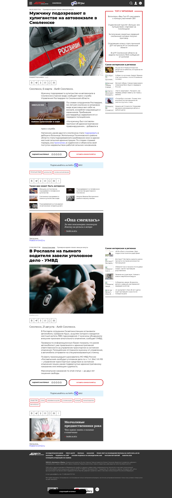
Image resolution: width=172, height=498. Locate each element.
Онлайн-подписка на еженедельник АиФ (87, 455)
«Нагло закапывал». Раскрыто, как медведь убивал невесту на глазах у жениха (128, 92)
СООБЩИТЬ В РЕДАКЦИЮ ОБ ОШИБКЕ (58, 458)
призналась (60, 143)
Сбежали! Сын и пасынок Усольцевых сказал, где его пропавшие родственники (129, 268)
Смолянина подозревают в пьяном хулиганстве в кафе (49, 197)
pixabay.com (33, 315)
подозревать (91, 133)
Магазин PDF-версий (112, 455)
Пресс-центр (70, 453)
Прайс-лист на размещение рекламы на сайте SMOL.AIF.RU (118, 453)
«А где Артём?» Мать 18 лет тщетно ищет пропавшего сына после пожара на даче (128, 292)
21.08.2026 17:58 (34, 247)
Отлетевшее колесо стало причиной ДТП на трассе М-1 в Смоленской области (124, 46)
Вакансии (90, 453)
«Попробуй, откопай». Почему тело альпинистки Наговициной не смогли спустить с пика (128, 100)
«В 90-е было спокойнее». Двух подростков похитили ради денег (127, 252)
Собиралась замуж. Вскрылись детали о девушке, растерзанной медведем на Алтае (127, 284)
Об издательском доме (54, 453)
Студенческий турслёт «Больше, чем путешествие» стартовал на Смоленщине (124, 27)
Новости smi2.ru (37, 240)
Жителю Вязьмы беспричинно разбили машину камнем (87, 197)
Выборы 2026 (127, 455)
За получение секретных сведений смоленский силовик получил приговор (124, 36)
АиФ (46, 77)
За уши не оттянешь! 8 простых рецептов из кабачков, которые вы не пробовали (129, 69)
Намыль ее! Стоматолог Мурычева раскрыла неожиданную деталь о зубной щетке (127, 108)
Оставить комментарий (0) (86, 154)
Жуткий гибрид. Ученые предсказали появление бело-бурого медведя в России (129, 85)
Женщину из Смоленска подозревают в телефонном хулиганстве (49, 191)
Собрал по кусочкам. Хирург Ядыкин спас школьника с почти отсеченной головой (128, 77)
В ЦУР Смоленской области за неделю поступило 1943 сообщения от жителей (124, 55)
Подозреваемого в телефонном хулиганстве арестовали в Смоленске (88, 191)
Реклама (81, 453)
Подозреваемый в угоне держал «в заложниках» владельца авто (51, 205)
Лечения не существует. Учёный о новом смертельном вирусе (127, 275)
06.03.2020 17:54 (35, 9)
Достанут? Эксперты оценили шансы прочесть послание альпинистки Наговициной (128, 261)
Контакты (49, 455)
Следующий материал (67, 491)
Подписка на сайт (62, 455)
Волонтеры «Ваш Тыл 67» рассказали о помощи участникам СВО (124, 18)
